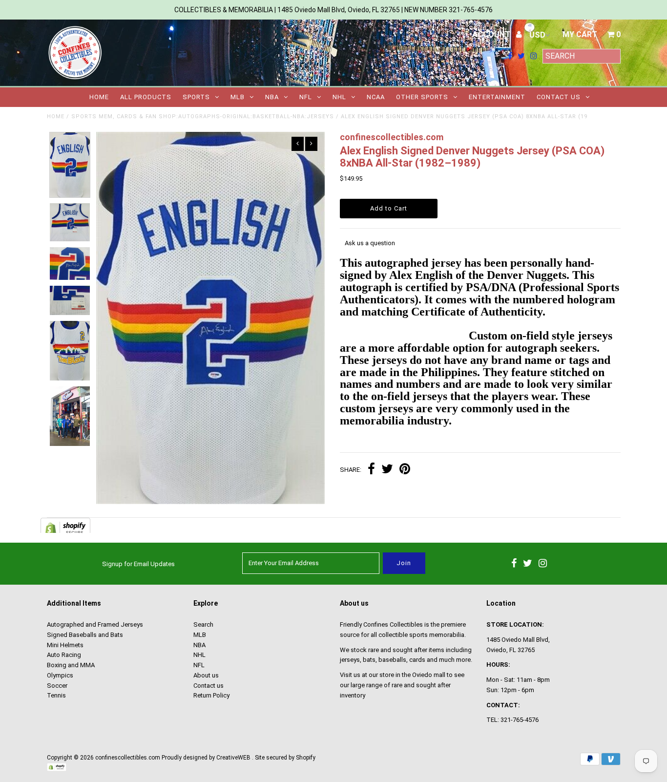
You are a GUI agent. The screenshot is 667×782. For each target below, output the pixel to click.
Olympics (60, 675)
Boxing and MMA (71, 665)
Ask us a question (370, 243)
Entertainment (497, 97)
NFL (305, 97)
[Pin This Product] (404, 470)
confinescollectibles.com (127, 757)
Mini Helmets (65, 645)
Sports (196, 97)
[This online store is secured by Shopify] (56, 769)
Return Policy (211, 695)
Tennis (56, 695)
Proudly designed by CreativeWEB (206, 757)
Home (99, 97)
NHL (339, 97)
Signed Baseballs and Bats (85, 634)
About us (206, 675)
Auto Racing (64, 654)
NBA (272, 97)
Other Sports (422, 97)
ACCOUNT (492, 34)
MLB (237, 97)
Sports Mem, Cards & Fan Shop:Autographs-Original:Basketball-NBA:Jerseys (202, 116)
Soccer (57, 685)
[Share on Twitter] (387, 470)
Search (203, 624)
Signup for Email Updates (138, 564)
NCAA (376, 97)
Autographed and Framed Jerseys (95, 624)
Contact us (559, 97)
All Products (145, 97)
